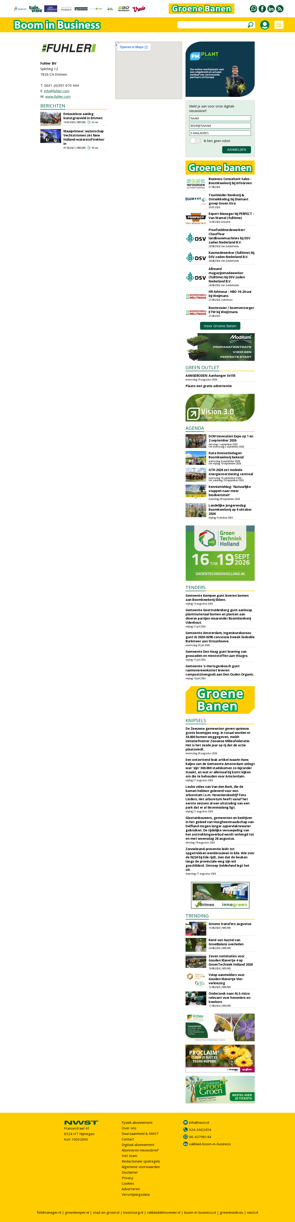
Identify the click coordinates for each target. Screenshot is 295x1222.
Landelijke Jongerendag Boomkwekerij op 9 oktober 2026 (230, 509)
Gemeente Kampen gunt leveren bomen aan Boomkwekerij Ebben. (217, 597)
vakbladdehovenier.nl (163, 1212)
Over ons (129, 1128)
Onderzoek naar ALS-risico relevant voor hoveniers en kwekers (229, 997)
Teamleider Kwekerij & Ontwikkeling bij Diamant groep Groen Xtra (228, 199)
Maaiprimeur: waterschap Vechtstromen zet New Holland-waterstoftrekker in (83, 137)
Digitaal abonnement (138, 1144)
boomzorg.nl (133, 1212)
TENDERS (196, 587)
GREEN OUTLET (202, 367)
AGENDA (195, 428)
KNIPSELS (196, 720)
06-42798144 (200, 1136)
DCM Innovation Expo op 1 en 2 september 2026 (231, 438)
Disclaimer (130, 1172)
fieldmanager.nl (49, 1212)
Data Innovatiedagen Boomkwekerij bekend (226, 455)
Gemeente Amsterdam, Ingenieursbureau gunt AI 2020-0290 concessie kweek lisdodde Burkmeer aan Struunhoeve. (220, 637)
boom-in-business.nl (200, 1212)
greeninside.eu (231, 1212)
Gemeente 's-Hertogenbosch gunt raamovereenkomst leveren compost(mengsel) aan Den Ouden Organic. (220, 670)
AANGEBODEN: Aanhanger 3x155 (211, 375)
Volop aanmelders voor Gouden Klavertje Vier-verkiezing (227, 979)
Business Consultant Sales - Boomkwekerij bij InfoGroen (230, 181)
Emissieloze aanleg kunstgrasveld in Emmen (82, 116)
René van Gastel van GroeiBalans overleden (226, 942)
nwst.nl (252, 1212)
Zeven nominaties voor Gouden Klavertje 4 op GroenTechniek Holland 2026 (231, 960)
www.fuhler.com (58, 96)
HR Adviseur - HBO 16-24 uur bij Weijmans (230, 293)
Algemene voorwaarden (141, 1166)
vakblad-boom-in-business (210, 1144)
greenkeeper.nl (77, 1212)
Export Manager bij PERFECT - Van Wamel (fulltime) (231, 215)
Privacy (127, 1177)
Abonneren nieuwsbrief (140, 1150)
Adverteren (131, 1188)
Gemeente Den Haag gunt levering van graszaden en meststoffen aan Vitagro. (217, 653)
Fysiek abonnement (137, 1122)
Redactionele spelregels (141, 1161)
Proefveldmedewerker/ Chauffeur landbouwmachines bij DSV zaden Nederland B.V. (229, 236)
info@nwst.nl (199, 1122)
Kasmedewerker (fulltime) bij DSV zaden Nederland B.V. (231, 254)
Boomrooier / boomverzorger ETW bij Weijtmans (231, 310)
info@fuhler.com (56, 91)
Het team (129, 1155)
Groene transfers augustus (230, 924)
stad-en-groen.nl (106, 1212)
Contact (128, 1139)
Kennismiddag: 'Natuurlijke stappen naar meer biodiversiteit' (230, 490)
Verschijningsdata (136, 1194)
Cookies (128, 1183)
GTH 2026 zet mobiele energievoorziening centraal (231, 472)
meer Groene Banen (220, 325)
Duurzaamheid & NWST (140, 1133)
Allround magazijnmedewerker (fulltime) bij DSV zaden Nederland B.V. (227, 275)
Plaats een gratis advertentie (209, 386)
